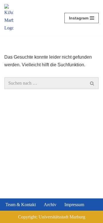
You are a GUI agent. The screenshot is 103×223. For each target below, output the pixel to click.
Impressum (74, 204)
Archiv (50, 204)
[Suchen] (92, 83)
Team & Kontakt (20, 204)
